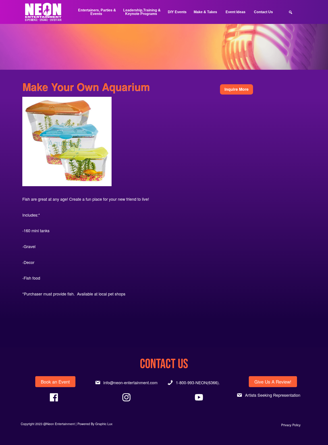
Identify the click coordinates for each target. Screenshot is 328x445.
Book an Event (55, 381)
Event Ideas (235, 12)
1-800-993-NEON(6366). (198, 382)
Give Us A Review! (272, 381)
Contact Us (263, 12)
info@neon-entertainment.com (130, 382)
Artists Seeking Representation (272, 395)
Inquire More (236, 89)
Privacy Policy (291, 425)
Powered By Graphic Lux (94, 424)
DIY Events (177, 12)
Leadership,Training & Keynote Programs (142, 12)
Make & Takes (205, 12)
